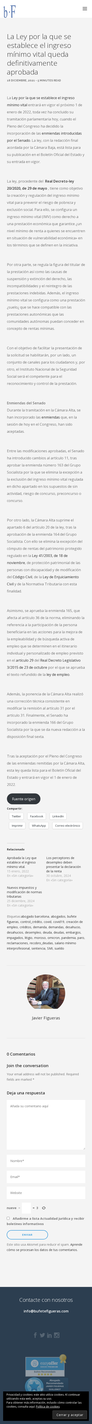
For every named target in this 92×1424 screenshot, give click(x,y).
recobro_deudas (41, 943)
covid (47, 922)
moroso (40, 938)
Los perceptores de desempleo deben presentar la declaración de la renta (63, 864)
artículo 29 (24, 660)
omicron (54, 938)
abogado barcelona (35, 916)
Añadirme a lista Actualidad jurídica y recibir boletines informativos (45, 1221)
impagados (15, 938)
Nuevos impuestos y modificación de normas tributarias (24, 892)
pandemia (68, 938)
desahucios (15, 932)
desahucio (72, 927)
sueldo (59, 948)
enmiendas (51, 417)
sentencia (38, 948)
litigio (28, 938)
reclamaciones (17, 943)
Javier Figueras (46, 1018)
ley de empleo (57, 674)
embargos (73, 932)
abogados (58, 916)
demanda (40, 927)
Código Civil (22, 576)
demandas (56, 927)
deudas (59, 932)
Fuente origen (23, 799)
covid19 (58, 922)
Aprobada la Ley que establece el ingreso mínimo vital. (22, 862)
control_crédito (31, 922)
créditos (25, 927)
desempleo (33, 932)
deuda (47, 932)
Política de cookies (48, 1406)
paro (80, 938)
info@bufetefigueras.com (46, 1311)
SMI (50, 948)
